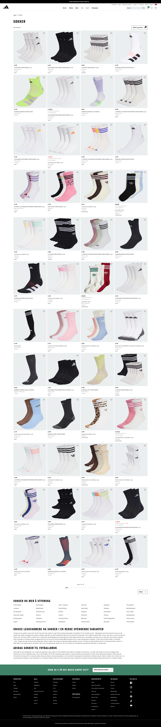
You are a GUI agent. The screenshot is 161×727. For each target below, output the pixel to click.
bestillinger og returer (127, 4)
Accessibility (103, 723)
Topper (15, 622)
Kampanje (95, 8)
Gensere (38, 615)
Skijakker (84, 611)
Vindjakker (39, 618)
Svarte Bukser (63, 608)
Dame (71, 8)
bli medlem (141, 4)
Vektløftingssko (130, 608)
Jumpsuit (16, 608)
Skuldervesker (85, 622)
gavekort (135, 4)
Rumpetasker (17, 611)
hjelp (119, 4)
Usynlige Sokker (63, 618)
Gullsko (61, 615)
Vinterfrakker (17, 605)
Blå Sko (61, 611)
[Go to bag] (156, 8)
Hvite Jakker (130, 611)
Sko (82, 8)
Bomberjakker (17, 618)
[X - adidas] (139, 692)
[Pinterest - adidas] (139, 696)
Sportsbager (39, 605)
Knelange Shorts (41, 622)
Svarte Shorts (130, 618)
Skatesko (106, 608)
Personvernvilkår (82, 723)
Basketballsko (130, 615)
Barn (76, 8)
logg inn (151, 4)
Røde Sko (84, 618)
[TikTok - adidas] (139, 701)
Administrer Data (68, 723)
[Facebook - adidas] (139, 683)
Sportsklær (84, 608)
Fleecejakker (130, 605)
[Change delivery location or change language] (156, 4)
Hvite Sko (84, 605)
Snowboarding (40, 611)
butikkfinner (114, 4)
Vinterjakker (107, 611)
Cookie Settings (59, 723)
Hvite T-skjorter (63, 605)
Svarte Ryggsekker (109, 618)
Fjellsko (106, 615)
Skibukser (84, 615)
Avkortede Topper (18, 615)
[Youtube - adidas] (139, 705)
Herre (64, 8)
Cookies (76, 723)
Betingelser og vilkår (93, 723)
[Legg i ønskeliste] (44, 33)
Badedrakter (39, 608)
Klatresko (106, 622)
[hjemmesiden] (6, 7)
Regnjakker (62, 622)
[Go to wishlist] (152, 8)
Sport (87, 8)
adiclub (146, 4)
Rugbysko (107, 605)
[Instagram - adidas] (139, 687)
